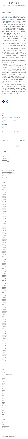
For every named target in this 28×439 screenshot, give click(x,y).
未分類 (3, 402)
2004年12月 (4, 352)
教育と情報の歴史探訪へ (7, 172)
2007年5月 (4, 302)
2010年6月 (4, 268)
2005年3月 (4, 347)
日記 (3, 395)
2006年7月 (4, 319)
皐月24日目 (5, 140)
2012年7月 (4, 225)
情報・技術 (4, 388)
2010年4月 (4, 271)
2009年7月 (4, 287)
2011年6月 (4, 247)
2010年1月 (4, 276)
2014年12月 (4, 199)
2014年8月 (4, 203)
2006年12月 (4, 311)
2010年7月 (4, 266)
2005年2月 (4, 348)
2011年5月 (4, 249)
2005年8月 (4, 338)
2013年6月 (4, 213)
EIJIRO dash (4, 124)
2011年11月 (4, 239)
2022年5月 (4, 187)
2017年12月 (4, 192)
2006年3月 (4, 326)
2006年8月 (4, 318)
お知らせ (3, 369)
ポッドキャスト (5, 379)
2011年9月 (4, 242)
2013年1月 (4, 218)
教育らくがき (14, 3)
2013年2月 (4, 216)
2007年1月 (4, 309)
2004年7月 (4, 360)
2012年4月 (4, 230)
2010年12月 (4, 258)
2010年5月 (4, 270)
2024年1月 (4, 185)
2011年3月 (4, 252)
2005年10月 (4, 335)
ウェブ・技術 (9, 131)
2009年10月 (4, 282)
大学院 (3, 383)
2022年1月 (4, 189)
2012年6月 (4, 227)
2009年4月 (4, 292)
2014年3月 (4, 206)
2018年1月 (4, 191)
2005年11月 (4, 333)
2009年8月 (4, 285)
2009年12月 (4, 278)
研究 (3, 403)
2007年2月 (4, 307)
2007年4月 (4, 304)
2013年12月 (4, 209)
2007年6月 (4, 300)
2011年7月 (4, 245)
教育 (3, 391)
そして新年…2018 (5, 161)
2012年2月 (4, 233)
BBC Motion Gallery (7, 21)
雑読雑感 (3, 412)
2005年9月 (4, 336)
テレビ (3, 376)
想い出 (3, 390)
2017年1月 (4, 194)
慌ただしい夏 (4, 175)
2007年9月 (4, 295)
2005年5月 (4, 343)
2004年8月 (4, 359)
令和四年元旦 (4, 160)
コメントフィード (5, 426)
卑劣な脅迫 (23, 140)
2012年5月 (4, 228)
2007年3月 (4, 306)
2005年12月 (4, 331)
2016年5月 (4, 196)
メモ (3, 381)
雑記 (3, 410)
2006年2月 (4, 328)
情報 (3, 386)
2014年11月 (4, 201)
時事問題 (3, 398)
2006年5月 (4, 323)
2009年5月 (4, 290)
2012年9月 (4, 221)
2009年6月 (4, 288)
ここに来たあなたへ (6, 155)
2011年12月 (4, 237)
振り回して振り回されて (7, 170)
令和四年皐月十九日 (6, 156)
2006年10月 (4, 314)
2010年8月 (4, 264)
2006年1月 (4, 330)
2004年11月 (4, 354)
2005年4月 (4, 345)
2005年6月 (4, 342)
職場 (3, 409)
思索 (3, 385)
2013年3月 (4, 215)
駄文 (3, 414)
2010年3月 (4, 273)
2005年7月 (4, 340)
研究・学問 (4, 405)
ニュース (10, 84)
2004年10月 (4, 355)
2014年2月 (4, 208)
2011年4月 (4, 251)
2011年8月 (4, 244)
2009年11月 (4, 280)
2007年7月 (4, 299)
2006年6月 (4, 321)
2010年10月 (4, 261)
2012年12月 (4, 220)
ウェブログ (4, 371)
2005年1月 (4, 350)
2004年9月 (4, 357)
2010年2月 (4, 275)
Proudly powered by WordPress (8, 436)
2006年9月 (4, 316)
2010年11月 (4, 259)
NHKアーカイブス (18, 117)
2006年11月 (4, 312)
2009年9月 (4, 283)
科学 (3, 407)
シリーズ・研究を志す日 (7, 374)
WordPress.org (5, 427)
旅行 (3, 393)
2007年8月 (4, 297)
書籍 (3, 400)
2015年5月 (4, 197)
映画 (3, 397)
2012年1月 (4, 235)
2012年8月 (4, 223)
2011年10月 (4, 240)
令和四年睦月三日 (5, 158)
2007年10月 (4, 294)
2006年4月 (4, 324)
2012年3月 (4, 232)
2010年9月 (4, 263)
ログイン (3, 422)
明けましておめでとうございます (9, 173)
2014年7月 (4, 204)
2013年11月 (4, 211)
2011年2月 (4, 254)
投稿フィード (4, 424)
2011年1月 (4, 256)
